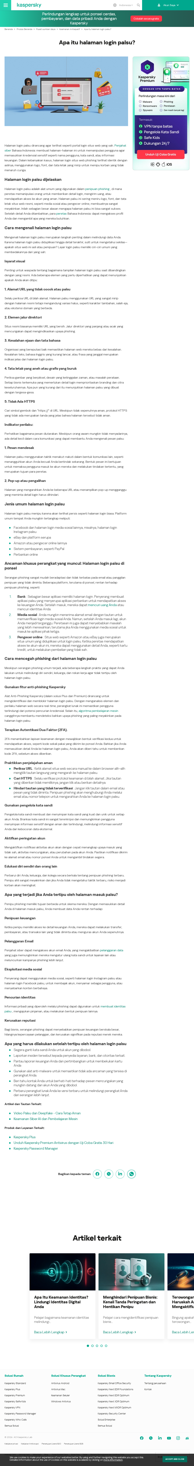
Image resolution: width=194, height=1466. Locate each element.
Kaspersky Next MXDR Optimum (114, 1407)
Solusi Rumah (14, 1375)
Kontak (148, 1389)
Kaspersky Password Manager (36, 1148)
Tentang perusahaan (155, 1383)
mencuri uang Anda (102, 605)
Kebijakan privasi (11, 1444)
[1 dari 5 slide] (88, 1346)
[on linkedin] (120, 1174)
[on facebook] (97, 1174)
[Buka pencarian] (138, 5)
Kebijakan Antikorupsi (30, 1444)
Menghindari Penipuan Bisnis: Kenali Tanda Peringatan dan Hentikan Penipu (130, 1302)
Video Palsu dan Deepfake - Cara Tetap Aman (47, 1113)
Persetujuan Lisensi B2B (73, 1444)
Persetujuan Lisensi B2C (51, 1444)
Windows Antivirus (61, 1401)
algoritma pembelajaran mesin (98, 711)
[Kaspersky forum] (187, 1438)
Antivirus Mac (58, 1389)
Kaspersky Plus (25, 1137)
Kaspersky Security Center (112, 1413)
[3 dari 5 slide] (97, 1346)
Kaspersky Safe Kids (15, 1401)
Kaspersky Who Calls (16, 1419)
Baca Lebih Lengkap (49, 1332)
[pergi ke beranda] (29, 5)
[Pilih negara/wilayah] (115, 5)
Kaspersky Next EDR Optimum (113, 1395)
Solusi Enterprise (106, 1419)
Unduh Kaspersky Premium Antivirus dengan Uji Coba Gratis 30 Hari (63, 1143)
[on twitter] (108, 1174)
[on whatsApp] (131, 1174)
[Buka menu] (5, 5)
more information (113, 1459)
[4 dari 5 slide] (101, 1346)
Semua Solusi (12, 1425)
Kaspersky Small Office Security (114, 1383)
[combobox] (126, 5)
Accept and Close (174, 1459)
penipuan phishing (97, 189)
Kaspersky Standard (15, 1383)
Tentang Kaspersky (157, 1375)
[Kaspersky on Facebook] (141, 1438)
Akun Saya (169, 5)
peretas (61, 213)
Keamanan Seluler (60, 1395)
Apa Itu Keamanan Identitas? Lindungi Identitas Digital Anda (61, 1302)
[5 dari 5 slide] (106, 1346)
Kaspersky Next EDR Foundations (115, 1389)
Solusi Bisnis (106, 1375)
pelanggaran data (111, 950)
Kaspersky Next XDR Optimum (113, 1401)
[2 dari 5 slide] (92, 1346)
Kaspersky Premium (15, 1395)
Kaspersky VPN (12, 1407)
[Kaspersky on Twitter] (151, 1438)
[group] (62, 1296)
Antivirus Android (60, 1383)
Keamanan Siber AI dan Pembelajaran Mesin (46, 1119)
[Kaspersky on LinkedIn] (160, 1438)
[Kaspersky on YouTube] (169, 1438)
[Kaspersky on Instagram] (178, 1438)
